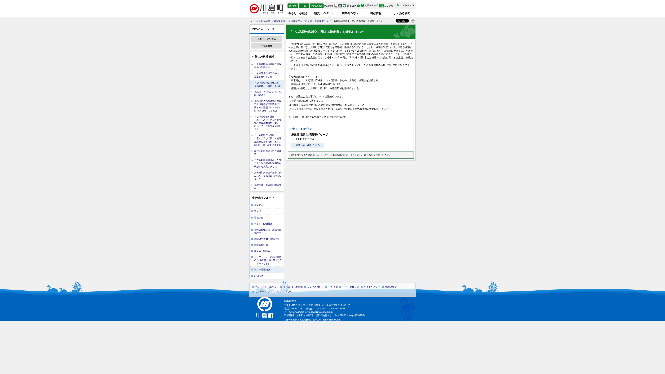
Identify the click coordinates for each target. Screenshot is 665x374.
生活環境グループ (298, 21)
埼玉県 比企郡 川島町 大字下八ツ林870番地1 (322, 305)
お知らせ (258, 275)
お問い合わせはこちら (308, 145)
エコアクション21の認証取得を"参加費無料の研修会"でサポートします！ (268, 260)
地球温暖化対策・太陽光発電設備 (267, 231)
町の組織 (265, 21)
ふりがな (387, 5)
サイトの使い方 (350, 287)
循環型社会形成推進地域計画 (267, 186)
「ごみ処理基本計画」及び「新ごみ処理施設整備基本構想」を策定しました (267, 163)
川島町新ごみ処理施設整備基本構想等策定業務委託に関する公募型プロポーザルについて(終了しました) (267, 106)
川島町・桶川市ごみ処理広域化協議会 (267, 93)
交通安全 (258, 205)
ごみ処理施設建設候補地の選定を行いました (267, 75)
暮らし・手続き (298, 13)
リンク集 (333, 287)
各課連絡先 (391, 287)
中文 (304, 5)
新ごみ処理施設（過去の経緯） (267, 152)
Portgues (317, 5)
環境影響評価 (261, 245)
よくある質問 (402, 13)
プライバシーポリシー (267, 287)
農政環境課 (279, 21)
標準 (336, 5)
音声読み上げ (349, 5)
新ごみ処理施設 (318, 21)
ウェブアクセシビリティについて (273, 292)
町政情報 (376, 13)
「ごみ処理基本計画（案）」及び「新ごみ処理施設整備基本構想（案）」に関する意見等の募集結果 (267, 140)
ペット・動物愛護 (263, 223)
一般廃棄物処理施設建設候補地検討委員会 (267, 66)
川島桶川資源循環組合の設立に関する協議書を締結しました (267, 175)
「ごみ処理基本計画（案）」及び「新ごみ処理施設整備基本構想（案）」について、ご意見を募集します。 (267, 123)
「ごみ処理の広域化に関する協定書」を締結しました (267, 84)
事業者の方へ (350, 13)
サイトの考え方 (372, 287)
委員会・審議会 (262, 251)
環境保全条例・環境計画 (266, 239)
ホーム (254, 21)
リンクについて (315, 287)
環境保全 (258, 217)
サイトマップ (405, 5)
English (292, 5)
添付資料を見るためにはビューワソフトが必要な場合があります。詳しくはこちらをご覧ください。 (340, 155)
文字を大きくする (367, 5)
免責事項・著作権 (293, 287)
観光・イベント (324, 13)
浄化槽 (257, 211)
